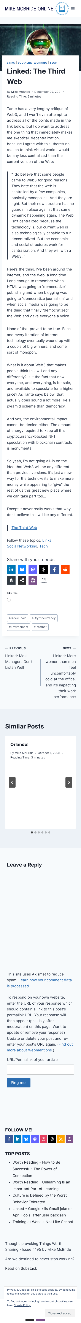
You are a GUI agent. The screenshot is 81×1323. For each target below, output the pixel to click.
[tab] (32, 832)
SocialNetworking (32, 62)
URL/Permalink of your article (32, 1059)
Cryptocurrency (44, 618)
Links (11, 62)
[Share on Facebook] (54, 569)
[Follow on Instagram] (43, 1139)
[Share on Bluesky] (22, 569)
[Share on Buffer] (11, 580)
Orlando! (19, 744)
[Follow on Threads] (52, 1139)
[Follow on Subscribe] (69, 1139)
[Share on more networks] (22, 580)
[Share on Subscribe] (33, 580)
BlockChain (17, 618)
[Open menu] (73, 8)
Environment (18, 627)
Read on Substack (21, 1268)
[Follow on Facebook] (9, 1139)
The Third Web (24, 527)
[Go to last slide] (12, 782)
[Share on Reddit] (65, 569)
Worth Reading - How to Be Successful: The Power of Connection (36, 1169)
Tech (53, 62)
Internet (40, 627)
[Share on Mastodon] (33, 569)
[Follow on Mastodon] (35, 1139)
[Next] (68, 782)
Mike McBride (20, 91)
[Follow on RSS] (61, 1139)
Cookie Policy (22, 1305)
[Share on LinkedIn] (11, 569)
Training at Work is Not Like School (43, 1222)
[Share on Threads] (43, 569)
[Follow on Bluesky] (26, 1139)
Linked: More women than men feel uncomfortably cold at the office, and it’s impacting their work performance (60, 673)
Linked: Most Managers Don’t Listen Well (18, 658)
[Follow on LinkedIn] (17, 1139)
